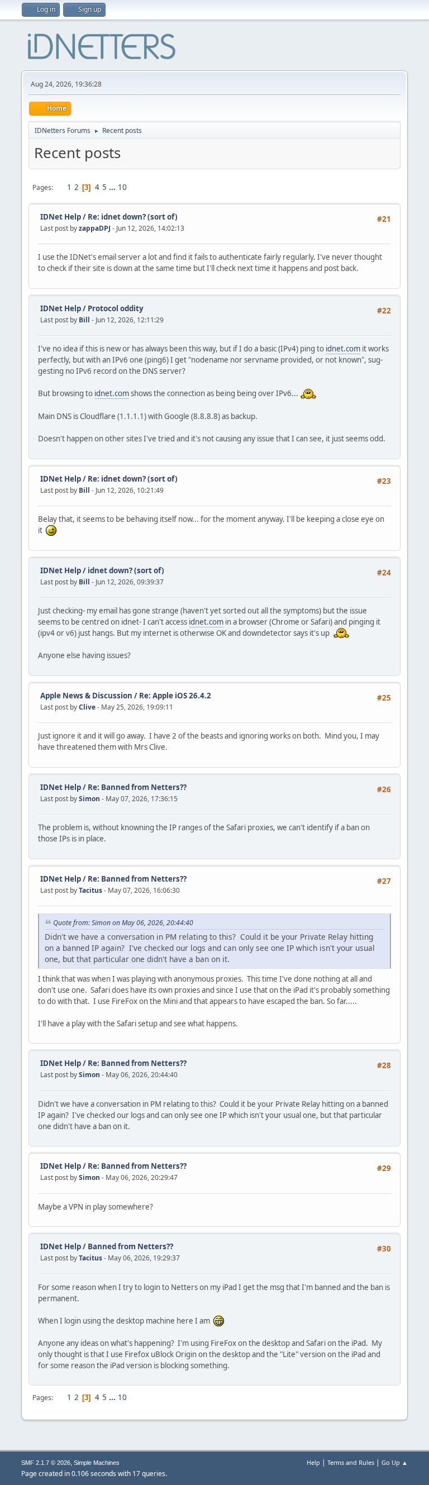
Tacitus (90, 890)
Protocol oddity (116, 308)
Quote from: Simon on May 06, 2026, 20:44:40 (123, 922)
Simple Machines (97, 1462)
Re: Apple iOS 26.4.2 (175, 696)
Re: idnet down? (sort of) (133, 217)
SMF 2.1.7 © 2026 (45, 1462)
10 (122, 187)
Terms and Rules (350, 1462)
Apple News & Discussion (86, 696)
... (113, 187)
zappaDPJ (95, 228)
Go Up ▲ (395, 1462)
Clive (87, 707)
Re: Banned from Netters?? (137, 787)
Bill (84, 320)
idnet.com (343, 349)
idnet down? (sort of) (126, 570)
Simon (89, 798)
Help (313, 1462)
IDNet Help (60, 217)
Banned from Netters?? (130, 1246)
